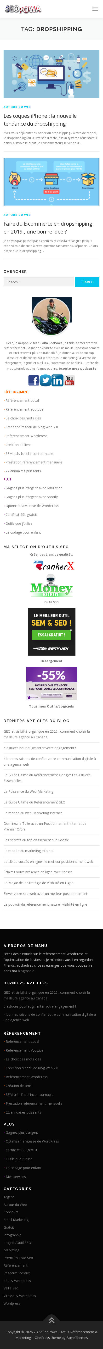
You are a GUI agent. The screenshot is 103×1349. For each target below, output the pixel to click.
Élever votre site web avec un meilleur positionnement (45, 893)
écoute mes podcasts (77, 368)
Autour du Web (17, 107)
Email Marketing (16, 1219)
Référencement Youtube (24, 409)
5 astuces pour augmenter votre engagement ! (40, 748)
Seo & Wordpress (17, 1280)
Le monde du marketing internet (29, 850)
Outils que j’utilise (19, 523)
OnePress (42, 1337)
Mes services (16, 1176)
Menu (95, 9)
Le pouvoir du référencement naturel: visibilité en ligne (45, 904)
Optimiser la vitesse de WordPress (32, 505)
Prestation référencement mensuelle (34, 462)
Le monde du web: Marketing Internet (33, 813)
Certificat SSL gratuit (21, 514)
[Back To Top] (51, 1320)
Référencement (16, 1265)
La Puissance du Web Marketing (28, 791)
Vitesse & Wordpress (20, 1295)
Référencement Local (22, 400)
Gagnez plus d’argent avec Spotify (32, 497)
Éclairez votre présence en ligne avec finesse (38, 872)
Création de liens (18, 444)
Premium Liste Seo (18, 1257)
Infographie (12, 1235)
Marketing (11, 1250)
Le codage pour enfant (23, 532)
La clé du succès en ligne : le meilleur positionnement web (48, 861)
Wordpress (12, 1303)
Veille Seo (11, 1288)
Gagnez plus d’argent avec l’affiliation (34, 488)
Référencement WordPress (26, 436)
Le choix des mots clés (23, 418)
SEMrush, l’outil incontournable (29, 453)
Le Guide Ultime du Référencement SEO (34, 802)
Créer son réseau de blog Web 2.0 (32, 427)
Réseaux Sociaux (17, 1273)
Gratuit (9, 1227)
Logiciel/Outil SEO (17, 1242)
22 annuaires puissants (23, 471)
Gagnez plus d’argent (22, 1132)
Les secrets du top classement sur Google (36, 840)
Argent (9, 1197)
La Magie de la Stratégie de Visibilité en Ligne (38, 883)
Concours (11, 1212)
